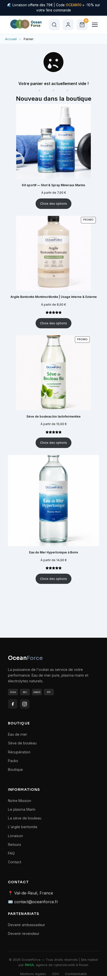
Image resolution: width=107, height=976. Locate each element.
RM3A (29, 965)
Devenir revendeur (23, 933)
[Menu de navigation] (95, 24)
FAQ (11, 853)
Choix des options (53, 203)
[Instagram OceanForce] (24, 704)
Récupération (19, 752)
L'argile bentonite (22, 827)
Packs (13, 761)
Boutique (15, 769)
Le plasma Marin (21, 809)
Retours (14, 844)
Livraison (15, 836)
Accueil (11, 39)
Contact (14, 862)
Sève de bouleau (22, 743)
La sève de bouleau (24, 818)
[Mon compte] (68, 24)
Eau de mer (17, 734)
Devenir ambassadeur (26, 925)
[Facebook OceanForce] (12, 704)
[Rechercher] (54, 24)
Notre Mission (19, 801)
